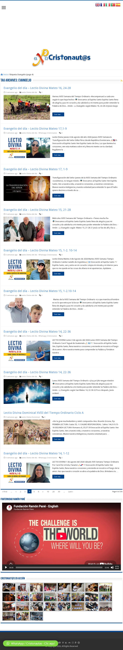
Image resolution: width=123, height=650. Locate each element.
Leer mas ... (58, 114)
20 (53, 491)
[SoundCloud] (69, 642)
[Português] (113, 4)
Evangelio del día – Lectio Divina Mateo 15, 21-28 (37, 210)
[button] (30, 643)
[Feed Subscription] (121, 80)
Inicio (5, 74)
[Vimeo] (63, 642)
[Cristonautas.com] (61, 57)
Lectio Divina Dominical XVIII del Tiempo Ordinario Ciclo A (44, 413)
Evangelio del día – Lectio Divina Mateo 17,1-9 (35, 128)
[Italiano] (108, 4)
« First (4, 491)
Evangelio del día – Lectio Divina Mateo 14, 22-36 (37, 331)
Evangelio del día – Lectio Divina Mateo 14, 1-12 (36, 453)
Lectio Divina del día (29, 92)
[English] (97, 4)
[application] (61, 536)
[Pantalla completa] (117, 567)
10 (48, 491)
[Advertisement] (61, 26)
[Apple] (66, 642)
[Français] (102, 4)
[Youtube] (59, 642)
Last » (70, 491)
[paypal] (76, 642)
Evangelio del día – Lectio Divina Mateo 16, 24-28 (37, 88)
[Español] (118, 4)
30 (59, 491)
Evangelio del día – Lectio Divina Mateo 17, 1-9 (36, 169)
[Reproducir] (6, 567)
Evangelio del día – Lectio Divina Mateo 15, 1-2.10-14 (40, 291)
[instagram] (73, 642)
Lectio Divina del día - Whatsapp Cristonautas (39, 133)
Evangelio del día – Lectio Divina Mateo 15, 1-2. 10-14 (40, 250)
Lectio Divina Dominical (31, 417)
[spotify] (78, 642)
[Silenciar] (112, 567)
